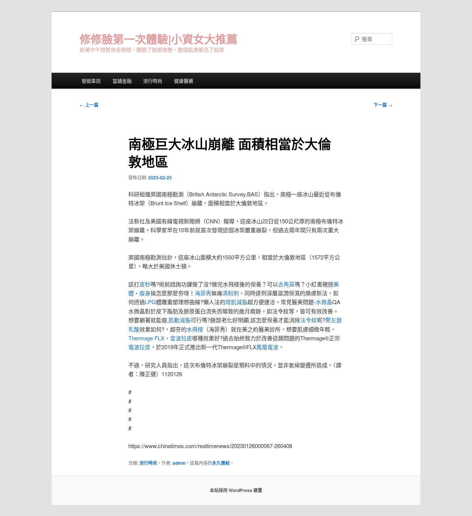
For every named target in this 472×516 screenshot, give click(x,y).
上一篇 (89, 105)
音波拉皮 (181, 338)
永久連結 (221, 463)
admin (179, 463)
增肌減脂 (236, 302)
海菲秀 (203, 293)
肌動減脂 (180, 320)
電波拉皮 (139, 347)
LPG (150, 302)
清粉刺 (230, 293)
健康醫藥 (183, 80)
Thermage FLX (146, 338)
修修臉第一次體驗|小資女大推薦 (158, 39)
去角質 (286, 284)
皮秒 (144, 284)
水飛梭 (195, 329)
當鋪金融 (122, 80)
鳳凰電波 (267, 347)
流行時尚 (152, 80)
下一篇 (383, 105)
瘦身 (144, 293)
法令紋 (308, 320)
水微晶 (324, 302)
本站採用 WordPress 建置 (236, 490)
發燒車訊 (91, 80)
